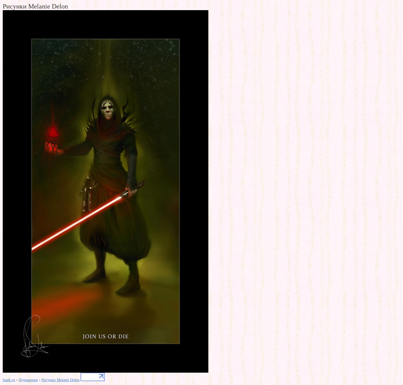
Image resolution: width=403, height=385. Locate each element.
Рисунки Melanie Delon (60, 380)
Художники (28, 380)
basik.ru (9, 380)
